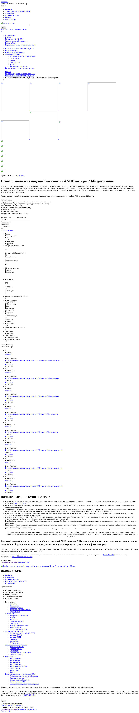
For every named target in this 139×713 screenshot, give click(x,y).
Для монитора (15, 660)
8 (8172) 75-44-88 (7, 29)
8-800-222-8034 (20, 503)
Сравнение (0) (10, 19)
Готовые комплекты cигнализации (22, 56)
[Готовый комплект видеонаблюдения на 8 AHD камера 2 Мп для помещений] (71, 482)
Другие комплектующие (19, 66)
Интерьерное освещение (19, 615)
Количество (5, 222)
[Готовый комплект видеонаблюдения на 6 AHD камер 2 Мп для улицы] (71, 410)
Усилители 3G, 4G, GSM (14, 39)
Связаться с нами (20, 29)
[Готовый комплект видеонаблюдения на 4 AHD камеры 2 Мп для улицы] (71, 374)
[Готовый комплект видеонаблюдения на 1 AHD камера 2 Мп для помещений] (71, 446)
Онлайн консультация (9, 562)
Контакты (4, 2)
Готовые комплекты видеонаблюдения (19, 48)
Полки (12, 672)
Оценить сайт (10, 35)
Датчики (13, 64)
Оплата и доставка (12, 15)
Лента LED (14, 619)
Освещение (9, 37)
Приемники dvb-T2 (17, 647)
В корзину (9, 364)
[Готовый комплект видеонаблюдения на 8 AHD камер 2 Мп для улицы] (71, 428)
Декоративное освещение (19, 625)
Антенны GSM (15, 637)
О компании (9, 13)
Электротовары (15, 627)
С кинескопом (15, 668)
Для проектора (15, 662)
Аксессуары (14, 641)
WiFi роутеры (14, 643)
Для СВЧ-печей (15, 664)
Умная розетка (15, 62)
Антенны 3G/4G (16, 635)
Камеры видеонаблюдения (15, 52)
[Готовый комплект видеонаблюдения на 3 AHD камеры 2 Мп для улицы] (71, 392)
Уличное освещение (17, 621)
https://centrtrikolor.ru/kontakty (22, 557)
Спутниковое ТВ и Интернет (20, 653)
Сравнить (21, 176)
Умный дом (14, 623)
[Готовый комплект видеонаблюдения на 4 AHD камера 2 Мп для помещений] (71, 464)
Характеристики (7, 230)
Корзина (8, 17)
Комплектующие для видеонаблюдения (19, 68)
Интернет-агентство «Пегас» (11, 705)
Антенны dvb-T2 (16, 649)
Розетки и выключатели (18, 629)
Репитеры (13, 639)
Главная (8, 72)
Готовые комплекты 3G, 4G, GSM (22, 633)
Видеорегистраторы (12, 50)
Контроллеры (15, 58)
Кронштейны (10, 43)
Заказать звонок (23, 562)
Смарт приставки (16, 654)
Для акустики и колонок (19, 666)
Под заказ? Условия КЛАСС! (16, 581)
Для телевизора (15, 658)
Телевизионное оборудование (16, 41)
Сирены (13, 60)
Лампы (12, 617)
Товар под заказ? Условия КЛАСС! (18, 11)
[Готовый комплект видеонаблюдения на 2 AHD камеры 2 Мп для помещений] (71, 356)
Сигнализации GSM (12, 54)
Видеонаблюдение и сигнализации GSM (20, 45)
